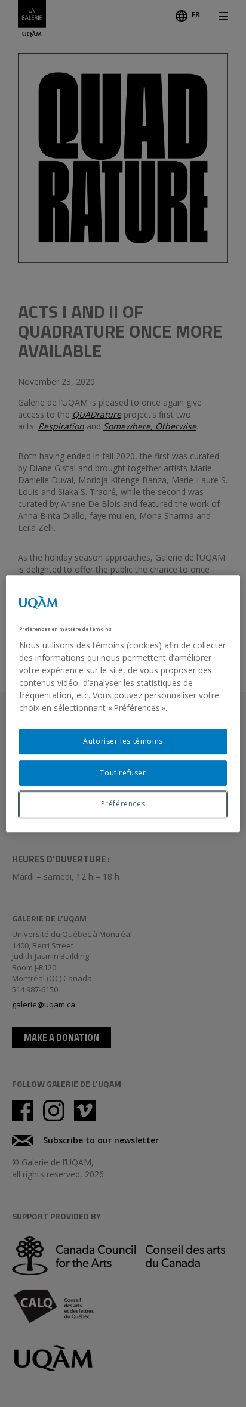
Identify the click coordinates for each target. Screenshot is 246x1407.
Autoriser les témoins (123, 741)
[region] (122, 704)
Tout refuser (123, 773)
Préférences (123, 804)
